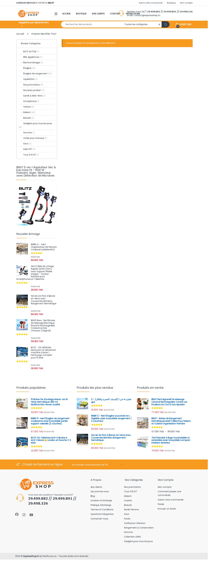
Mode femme (131, 509)
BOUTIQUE (81, 13)
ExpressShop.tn (31, 556)
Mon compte (186, 2)
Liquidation (30, 79)
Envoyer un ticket (167, 508)
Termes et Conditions (102, 509)
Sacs (27, 143)
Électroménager (33, 62)
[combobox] (92, 24)
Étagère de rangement (37, 73)
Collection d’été (132, 536)
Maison (29, 112)
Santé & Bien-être (34, 95)
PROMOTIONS (133, 13)
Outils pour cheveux (35, 138)
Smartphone (31, 101)
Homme (29, 132)
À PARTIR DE (35, 2)
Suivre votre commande (151, 2)
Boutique (171, 2)
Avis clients (96, 487)
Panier (161, 504)
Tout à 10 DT (31, 154)
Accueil (20, 33)
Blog (93, 496)
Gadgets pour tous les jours (35, 125)
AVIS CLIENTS (98, 13)
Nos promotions (33, 84)
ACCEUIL (66, 13)
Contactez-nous (99, 518)
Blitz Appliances (32, 57)
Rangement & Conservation (139, 527)
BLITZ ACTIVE (31, 51)
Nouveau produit (33, 90)
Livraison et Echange (101, 500)
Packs (127, 518)
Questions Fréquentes (102, 514)
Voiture (28, 106)
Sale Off (29, 149)
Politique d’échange (101, 505)
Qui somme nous (100, 491)
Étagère (29, 68)
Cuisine (128, 500)
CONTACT (115, 13)
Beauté (28, 117)
